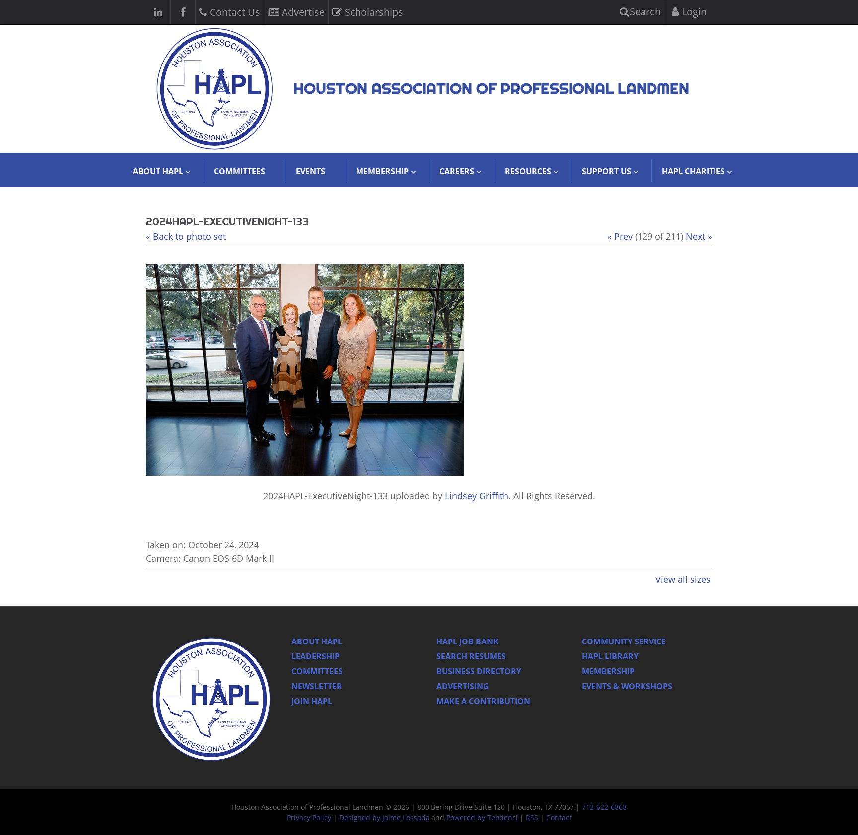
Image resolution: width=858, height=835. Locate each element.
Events (310, 171)
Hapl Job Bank (467, 641)
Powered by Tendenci (482, 817)
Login (693, 11)
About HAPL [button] (158, 171)
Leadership (315, 656)
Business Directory (478, 671)
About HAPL (316, 641)
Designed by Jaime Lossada (384, 817)
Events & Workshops (627, 686)
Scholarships (372, 12)
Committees (239, 171)
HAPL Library (610, 656)
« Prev (620, 236)
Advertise (302, 12)
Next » (699, 236)
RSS (532, 817)
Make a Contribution (483, 701)
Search (644, 11)
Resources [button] (528, 171)
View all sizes (683, 579)
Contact (559, 817)
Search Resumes (471, 656)
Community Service (624, 641)
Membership (608, 671)
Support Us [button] (606, 171)
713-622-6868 (604, 807)
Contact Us (233, 12)
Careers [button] (456, 171)
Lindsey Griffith (476, 496)
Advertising (462, 686)
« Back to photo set (186, 236)
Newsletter (316, 686)
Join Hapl (311, 701)
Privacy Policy (309, 817)
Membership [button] (382, 171)
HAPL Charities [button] (693, 171)
